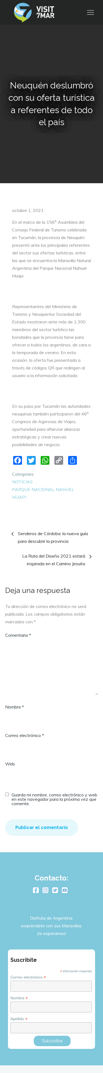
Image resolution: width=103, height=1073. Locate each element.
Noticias (22, 481)
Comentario (18, 635)
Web (10, 764)
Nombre (14, 707)
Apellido (18, 1019)
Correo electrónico (24, 735)
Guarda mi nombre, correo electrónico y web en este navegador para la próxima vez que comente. (54, 799)
